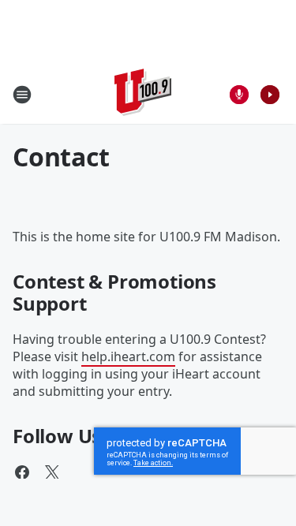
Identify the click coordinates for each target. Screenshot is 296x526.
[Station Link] (142, 94)
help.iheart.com (128, 356)
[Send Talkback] (239, 94)
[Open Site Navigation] (22, 94)
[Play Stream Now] (269, 94)
